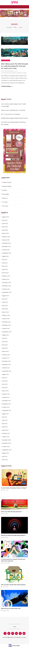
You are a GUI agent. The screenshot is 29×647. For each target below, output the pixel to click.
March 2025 (5, 273)
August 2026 (5, 217)
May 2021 (4, 423)
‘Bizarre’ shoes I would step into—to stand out (13, 110)
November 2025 (6, 246)
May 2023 (5, 345)
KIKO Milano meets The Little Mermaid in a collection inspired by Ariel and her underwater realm (13, 38)
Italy (10, 73)
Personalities (5, 194)
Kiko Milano (13, 73)
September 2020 (6, 450)
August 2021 (5, 414)
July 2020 (4, 456)
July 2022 (4, 377)
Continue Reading (6, 86)
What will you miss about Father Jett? (11, 608)
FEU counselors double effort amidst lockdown (13, 584)
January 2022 (5, 397)
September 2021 (6, 410)
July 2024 (4, 299)
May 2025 (5, 266)
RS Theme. (24, 637)
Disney (7, 73)
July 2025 (4, 259)
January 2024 (5, 318)
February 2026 (6, 236)
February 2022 (6, 394)
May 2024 (5, 305)
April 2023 (5, 348)
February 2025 (6, 276)
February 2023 (6, 355)
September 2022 (6, 371)
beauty (4, 73)
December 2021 (6, 400)
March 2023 (5, 351)
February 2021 (6, 433)
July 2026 (4, 220)
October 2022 (6, 368)
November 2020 (6, 443)
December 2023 (6, 322)
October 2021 (6, 407)
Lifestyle (4, 190)
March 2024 (5, 312)
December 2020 (6, 440)
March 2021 (5, 430)
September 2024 (6, 292)
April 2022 (5, 387)
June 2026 (5, 223)
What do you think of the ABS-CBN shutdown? (13, 535)
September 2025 (6, 253)
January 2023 (5, 358)
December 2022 (6, 361)
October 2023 (6, 328)
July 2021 (4, 417)
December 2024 (6, 282)
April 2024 (5, 309)
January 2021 (5, 436)
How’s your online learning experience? (11, 511)
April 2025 (5, 269)
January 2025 (5, 279)
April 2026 (5, 230)
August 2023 (5, 335)
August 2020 (5, 453)
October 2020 (6, 446)
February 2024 (6, 315)
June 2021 (5, 420)
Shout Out (4, 198)
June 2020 (5, 459)
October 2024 (6, 289)
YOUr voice (5, 206)
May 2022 (5, 384)
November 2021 (6, 404)
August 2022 (5, 374)
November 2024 (6, 286)
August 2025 (5, 256)
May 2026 (5, 227)
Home (14, 626)
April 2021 (5, 427)
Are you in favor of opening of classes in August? (14, 488)
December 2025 (6, 243)
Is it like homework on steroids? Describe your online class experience (13, 560)
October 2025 (6, 250)
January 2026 (5, 240)
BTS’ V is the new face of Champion (10, 114)
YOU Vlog (4, 202)
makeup (24, 73)
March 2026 (5, 233)
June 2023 (5, 341)
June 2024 (5, 302)
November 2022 (6, 364)
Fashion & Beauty (5, 60)
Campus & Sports (6, 182)
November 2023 (6, 325)
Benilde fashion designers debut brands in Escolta (14, 118)
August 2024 (5, 295)
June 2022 (5, 381)
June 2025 (5, 263)
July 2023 (4, 338)
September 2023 (6, 332)
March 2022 (5, 391)
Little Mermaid (20, 73)
